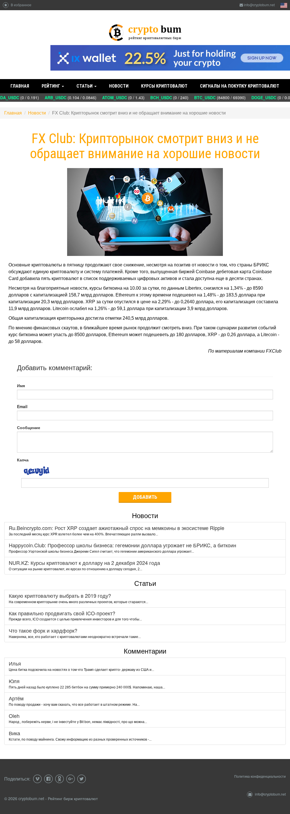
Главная (19, 86)
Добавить (145, 497)
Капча (23, 460)
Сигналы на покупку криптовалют (239, 86)
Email (22, 406)
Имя (21, 385)
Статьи (85, 86)
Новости (119, 86)
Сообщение (28, 427)
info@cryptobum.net (259, 4)
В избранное (20, 4)
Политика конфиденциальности (260, 776)
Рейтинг (51, 86)
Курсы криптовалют (164, 86)
